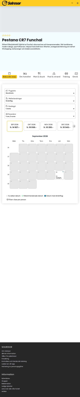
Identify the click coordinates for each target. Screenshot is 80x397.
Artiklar (4, 391)
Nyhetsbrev (6, 378)
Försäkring (5, 359)
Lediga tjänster (7, 386)
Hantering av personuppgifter (12, 366)
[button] (40, 115)
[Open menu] (76, 3)
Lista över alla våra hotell (11, 389)
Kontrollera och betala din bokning (14, 361)
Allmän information (9, 353)
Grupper (5, 381)
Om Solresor (6, 351)
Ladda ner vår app (8, 364)
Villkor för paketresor (9, 356)
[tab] (10, 75)
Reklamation (6, 384)
